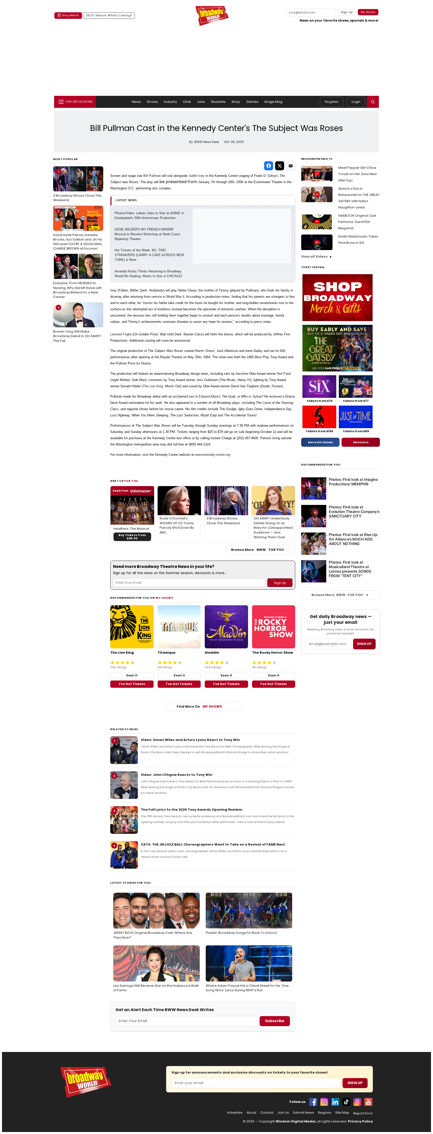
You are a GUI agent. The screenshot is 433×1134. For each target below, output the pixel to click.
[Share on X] (279, 165)
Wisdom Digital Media (295, 1121)
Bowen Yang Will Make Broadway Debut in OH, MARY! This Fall (77, 324)
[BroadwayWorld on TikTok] (346, 1101)
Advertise (235, 1112)
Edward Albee (209, 396)
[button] (373, 102)
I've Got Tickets (132, 684)
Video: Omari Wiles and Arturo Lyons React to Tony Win (190, 739)
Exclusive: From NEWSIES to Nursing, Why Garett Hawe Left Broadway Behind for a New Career (77, 278)
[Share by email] (290, 165)
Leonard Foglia (121, 334)
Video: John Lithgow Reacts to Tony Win (176, 774)
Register (332, 101)
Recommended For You (321, 465)
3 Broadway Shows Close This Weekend (77, 185)
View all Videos (314, 256)
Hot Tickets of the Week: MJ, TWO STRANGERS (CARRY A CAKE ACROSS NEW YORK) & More (150, 255)
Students (218, 101)
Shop (236, 101)
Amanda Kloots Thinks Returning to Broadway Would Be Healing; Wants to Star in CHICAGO (148, 273)
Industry (170, 101)
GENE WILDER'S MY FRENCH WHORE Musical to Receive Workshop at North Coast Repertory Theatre (148, 234)
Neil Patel (284, 373)
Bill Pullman (152, 176)
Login (356, 101)
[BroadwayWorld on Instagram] (324, 1101)
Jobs (201, 101)
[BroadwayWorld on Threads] (357, 1101)
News (136, 101)
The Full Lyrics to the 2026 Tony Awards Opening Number (192, 809)
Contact (266, 1112)
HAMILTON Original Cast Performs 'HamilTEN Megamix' (357, 222)
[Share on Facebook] (268, 165)
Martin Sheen (204, 351)
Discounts (361, 442)
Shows (152, 101)
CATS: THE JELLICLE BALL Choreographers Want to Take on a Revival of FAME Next (213, 844)
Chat (187, 101)
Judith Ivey (196, 176)
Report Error (363, 1113)
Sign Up (355, 1082)
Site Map (342, 1112)
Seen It (132, 675)
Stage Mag (273, 101)
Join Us (283, 1112)
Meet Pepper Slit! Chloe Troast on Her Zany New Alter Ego (357, 174)
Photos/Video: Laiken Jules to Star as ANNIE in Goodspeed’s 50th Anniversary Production (150, 215)
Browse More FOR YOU (257, 549)
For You (131, 481)
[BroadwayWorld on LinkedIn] (335, 1101)
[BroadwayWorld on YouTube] (368, 1101)
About (251, 1112)
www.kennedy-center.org (212, 455)
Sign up (364, 643)
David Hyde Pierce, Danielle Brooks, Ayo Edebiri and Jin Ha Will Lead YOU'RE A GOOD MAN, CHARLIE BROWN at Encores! (77, 230)
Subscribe (274, 1020)
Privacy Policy (360, 1121)
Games (252, 101)
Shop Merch (70, 15)
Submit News (303, 1112)
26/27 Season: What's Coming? (109, 15)
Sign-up (347, 12)
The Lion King (153, 386)
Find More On (199, 706)
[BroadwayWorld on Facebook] (313, 1101)
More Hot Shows (320, 442)
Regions (324, 1112)
